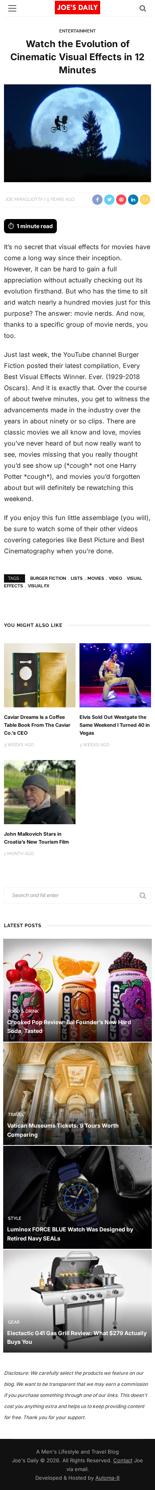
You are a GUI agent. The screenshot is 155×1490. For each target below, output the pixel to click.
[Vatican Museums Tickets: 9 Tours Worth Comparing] (77, 1093)
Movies (95, 578)
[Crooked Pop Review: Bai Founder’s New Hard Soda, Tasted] (77, 989)
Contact (122, 1460)
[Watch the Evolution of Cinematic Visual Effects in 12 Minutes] (77, 133)
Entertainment (77, 31)
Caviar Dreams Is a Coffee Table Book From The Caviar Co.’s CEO (37, 725)
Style (14, 1218)
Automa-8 (107, 1478)
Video (115, 578)
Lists (77, 578)
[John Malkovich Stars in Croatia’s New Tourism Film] (40, 791)
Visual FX (38, 586)
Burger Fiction (48, 578)
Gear (13, 1322)
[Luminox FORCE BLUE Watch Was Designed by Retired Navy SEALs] (77, 1197)
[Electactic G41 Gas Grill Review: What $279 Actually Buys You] (77, 1300)
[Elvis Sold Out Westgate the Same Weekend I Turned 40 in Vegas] (115, 675)
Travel (16, 1114)
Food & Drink (23, 1011)
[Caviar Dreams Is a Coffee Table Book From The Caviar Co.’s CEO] (40, 675)
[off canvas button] (12, 8)
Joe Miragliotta (24, 199)
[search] (143, 8)
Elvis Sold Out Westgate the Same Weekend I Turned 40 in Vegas (114, 725)
